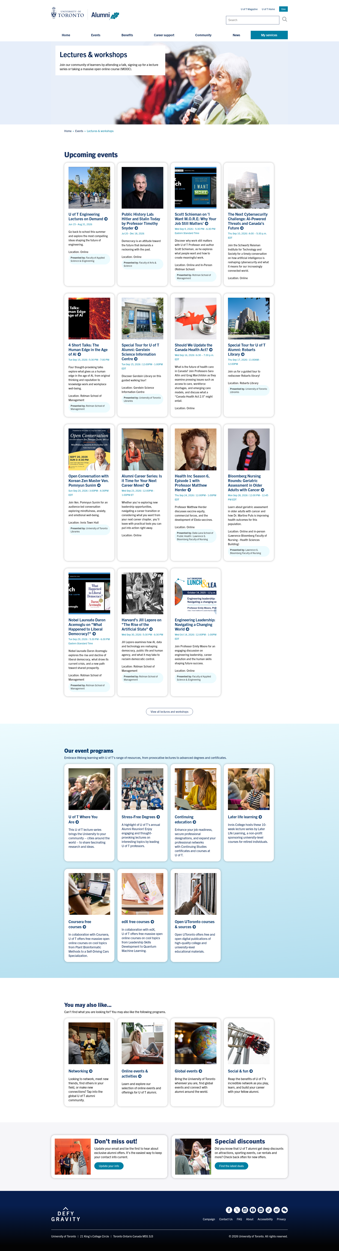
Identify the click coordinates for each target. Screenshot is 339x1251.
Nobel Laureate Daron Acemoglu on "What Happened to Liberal (87, 626)
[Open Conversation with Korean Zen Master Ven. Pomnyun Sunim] (89, 449)
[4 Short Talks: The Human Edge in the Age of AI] (89, 318)
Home (66, 35)
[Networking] (89, 1043)
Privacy (281, 1219)
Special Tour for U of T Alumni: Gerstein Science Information (140, 352)
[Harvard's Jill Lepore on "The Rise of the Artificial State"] (142, 593)
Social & (238, 1070)
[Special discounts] (193, 1157)
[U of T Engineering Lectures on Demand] (89, 188)
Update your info (109, 1166)
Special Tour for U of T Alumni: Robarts (247, 349)
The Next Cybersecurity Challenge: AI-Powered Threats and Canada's (248, 221)
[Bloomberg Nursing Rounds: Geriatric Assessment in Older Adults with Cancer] (249, 449)
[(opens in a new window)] (249, 789)
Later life (243, 816)
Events (95, 35)
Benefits (127, 35)
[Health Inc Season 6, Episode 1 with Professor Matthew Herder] (195, 449)
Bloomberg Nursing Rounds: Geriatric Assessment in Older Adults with (245, 483)
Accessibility (265, 1219)
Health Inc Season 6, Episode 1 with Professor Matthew (192, 483)
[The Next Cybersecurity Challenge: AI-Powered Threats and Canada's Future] (249, 188)
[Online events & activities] (142, 1043)
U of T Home (268, 9)
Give (283, 9)
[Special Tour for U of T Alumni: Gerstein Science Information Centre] (142, 318)
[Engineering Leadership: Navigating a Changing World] (195, 593)
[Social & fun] (249, 1043)
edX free (136, 921)
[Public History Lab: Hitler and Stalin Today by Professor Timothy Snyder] (142, 188)
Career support (164, 35)
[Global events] (195, 1043)
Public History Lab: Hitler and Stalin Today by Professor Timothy (141, 221)
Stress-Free (139, 816)
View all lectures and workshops (169, 711)
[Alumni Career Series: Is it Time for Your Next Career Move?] (142, 449)
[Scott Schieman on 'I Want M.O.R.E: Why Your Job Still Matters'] (195, 188)
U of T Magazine (249, 9)
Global (186, 1070)
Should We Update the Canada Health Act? (193, 347)
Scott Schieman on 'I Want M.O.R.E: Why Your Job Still (195, 219)
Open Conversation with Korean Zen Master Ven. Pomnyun (89, 480)
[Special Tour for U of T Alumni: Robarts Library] (249, 318)
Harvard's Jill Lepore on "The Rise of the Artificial (141, 624)
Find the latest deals (231, 1166)
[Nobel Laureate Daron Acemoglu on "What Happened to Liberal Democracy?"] (89, 593)
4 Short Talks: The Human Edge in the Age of (88, 349)
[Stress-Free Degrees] (142, 789)
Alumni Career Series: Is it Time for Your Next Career (142, 480)
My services (269, 35)
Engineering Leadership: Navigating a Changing (195, 624)
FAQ (239, 1219)
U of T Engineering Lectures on (86, 216)
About (249, 1219)
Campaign (209, 1219)
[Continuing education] (195, 789)
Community (203, 35)
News (236, 35)
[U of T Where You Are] (89, 789)
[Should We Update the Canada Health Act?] (195, 318)
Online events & (135, 1073)
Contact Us (226, 1219)
